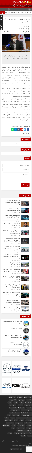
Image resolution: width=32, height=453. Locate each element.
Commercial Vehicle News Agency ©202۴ (21, 445)
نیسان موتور (21, 425)
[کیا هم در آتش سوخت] (16, 330)
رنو (9, 415)
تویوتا (10, 402)
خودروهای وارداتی (15, 412)
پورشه (10, 433)
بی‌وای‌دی (29, 402)
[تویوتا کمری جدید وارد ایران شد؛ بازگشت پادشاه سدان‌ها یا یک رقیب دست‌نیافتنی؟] (16, 249)
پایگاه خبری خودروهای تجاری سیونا (23, 433)
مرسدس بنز (19, 423)
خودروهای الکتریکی (26, 410)
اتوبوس (20, 397)
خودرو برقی (21, 407)
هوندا (14, 425)
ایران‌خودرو (13, 400)
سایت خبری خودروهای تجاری (24, 418)
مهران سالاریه (10, 423)
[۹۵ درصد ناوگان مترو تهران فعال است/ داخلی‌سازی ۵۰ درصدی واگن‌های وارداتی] (16, 287)
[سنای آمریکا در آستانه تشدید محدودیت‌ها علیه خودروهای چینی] (16, 210)
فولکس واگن (9, 420)
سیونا (7, 418)
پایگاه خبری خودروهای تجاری (24, 430)
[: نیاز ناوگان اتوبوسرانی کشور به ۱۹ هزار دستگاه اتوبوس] (3, 31)
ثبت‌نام (20, 405)
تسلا (22, 402)
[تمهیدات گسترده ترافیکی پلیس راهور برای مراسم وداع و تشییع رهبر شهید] (16, 271)
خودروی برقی (16, 415)
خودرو (29, 407)
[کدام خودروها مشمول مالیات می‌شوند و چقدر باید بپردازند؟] (16, 302)
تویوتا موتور (28, 405)
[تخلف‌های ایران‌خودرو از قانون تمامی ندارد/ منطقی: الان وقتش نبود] (16, 352)
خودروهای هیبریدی (26, 412)
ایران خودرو (21, 400)
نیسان (29, 425)
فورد (16, 420)
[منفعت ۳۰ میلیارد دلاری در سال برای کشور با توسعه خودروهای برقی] (16, 337)
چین (30, 435)
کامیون (23, 435)
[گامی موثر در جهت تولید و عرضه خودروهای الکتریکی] (16, 344)
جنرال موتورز (12, 405)
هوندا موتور (6, 425)
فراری (22, 420)
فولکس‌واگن (28, 423)
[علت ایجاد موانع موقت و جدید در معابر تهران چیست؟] (16, 265)
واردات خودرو (21, 428)
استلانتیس (12, 397)
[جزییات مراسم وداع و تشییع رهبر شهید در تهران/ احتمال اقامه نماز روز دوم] (16, 257)
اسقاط (29, 400)
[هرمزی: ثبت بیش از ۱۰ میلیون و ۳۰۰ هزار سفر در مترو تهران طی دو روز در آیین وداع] (16, 224)
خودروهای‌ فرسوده (27, 415)
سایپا (13, 418)
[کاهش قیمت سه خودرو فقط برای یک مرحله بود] (16, 309)
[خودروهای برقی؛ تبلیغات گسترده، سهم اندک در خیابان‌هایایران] (16, 217)
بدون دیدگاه (25, 134)
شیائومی (29, 420)
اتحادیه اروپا (28, 397)
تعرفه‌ (16, 402)
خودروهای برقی (15, 410)
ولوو (13, 428)
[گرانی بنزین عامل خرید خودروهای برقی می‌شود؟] (16, 323)
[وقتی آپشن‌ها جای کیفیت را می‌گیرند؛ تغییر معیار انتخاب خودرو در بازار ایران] (16, 203)
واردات (29, 428)
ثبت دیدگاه (25, 185)
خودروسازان (13, 407)
